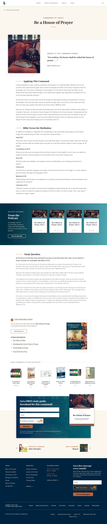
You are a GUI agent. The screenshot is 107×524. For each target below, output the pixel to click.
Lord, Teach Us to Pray (20, 351)
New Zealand (95, 505)
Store (72, 3)
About (64, 3)
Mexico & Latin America (42, 505)
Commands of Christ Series (16, 382)
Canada (31, 505)
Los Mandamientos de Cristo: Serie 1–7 (75, 382)
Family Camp (51, 474)
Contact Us (77, 514)
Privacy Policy (73, 516)
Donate (53, 514)
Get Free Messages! (83, 494)
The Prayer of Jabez (19, 340)
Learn (38, 3)
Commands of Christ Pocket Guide (31, 383)
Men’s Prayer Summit (53, 469)
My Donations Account (64, 514)
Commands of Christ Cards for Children (45, 383)
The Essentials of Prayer (20, 348)
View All (29, 486)
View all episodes (16, 236)
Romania (53, 505)
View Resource (19, 331)
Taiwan (79, 505)
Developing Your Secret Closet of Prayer (25, 344)
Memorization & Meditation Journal (90, 382)
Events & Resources (50, 3)
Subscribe (26, 426)
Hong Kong (72, 505)
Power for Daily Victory (60, 382)
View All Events (52, 480)
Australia (86, 505)
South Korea (62, 505)
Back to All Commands (12, 10)
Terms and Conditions (89, 514)
